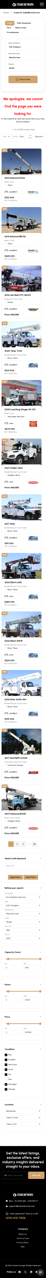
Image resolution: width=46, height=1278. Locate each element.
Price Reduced (13, 32)
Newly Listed (20, 28)
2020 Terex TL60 (13, 351)
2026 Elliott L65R (13, 582)
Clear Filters (31, 877)
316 (34, 844)
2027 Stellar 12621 (14, 468)
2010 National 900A (15, 178)
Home (6, 12)
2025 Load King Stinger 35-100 (20, 409)
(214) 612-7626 (16, 1218)
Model (11, 64)
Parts (9, 28)
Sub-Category (14, 43)
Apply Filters (15, 877)
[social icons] (19, 1271)
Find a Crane (25, 79)
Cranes (10, 23)
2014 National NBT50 (15, 236)
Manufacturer (14, 54)
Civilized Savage (18, 1265)
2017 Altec (10, 523)
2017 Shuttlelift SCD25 (16, 758)
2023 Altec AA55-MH (15, 699)
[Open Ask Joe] (40, 1272)
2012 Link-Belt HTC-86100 (18, 295)
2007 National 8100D (15, 813)
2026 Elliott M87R (14, 641)
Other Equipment (24, 23)
